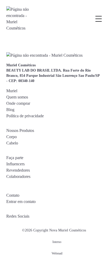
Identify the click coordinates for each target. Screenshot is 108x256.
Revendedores (18, 170)
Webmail (57, 253)
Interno (56, 242)
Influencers (15, 164)
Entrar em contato (21, 201)
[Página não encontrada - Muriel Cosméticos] (18, 18)
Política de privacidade (25, 116)
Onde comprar (18, 103)
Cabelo (12, 143)
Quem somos (17, 97)
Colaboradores (18, 176)
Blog (10, 109)
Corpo (11, 137)
